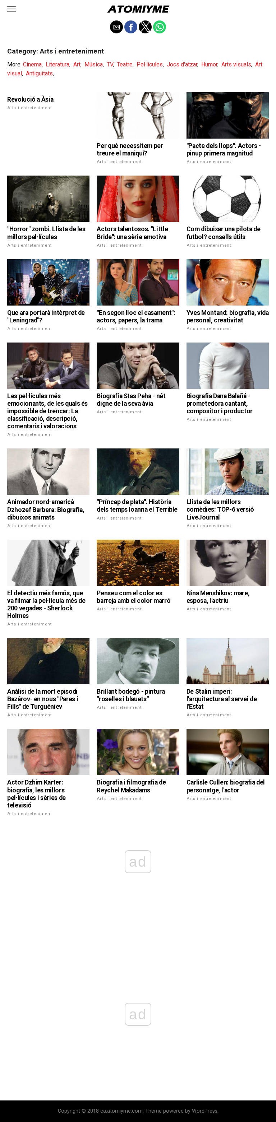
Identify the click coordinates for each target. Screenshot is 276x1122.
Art (76, 64)
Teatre (125, 64)
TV (110, 64)
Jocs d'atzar (182, 64)
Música (93, 64)
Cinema (32, 64)
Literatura (57, 64)
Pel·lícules (150, 64)
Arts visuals (236, 64)
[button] (11, 8)
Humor (209, 64)
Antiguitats (39, 73)
